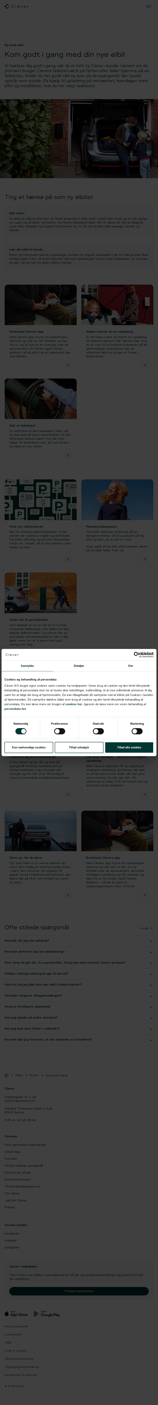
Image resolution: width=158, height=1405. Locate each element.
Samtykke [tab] (27, 665)
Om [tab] (130, 665)
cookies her (74, 704)
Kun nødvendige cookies (29, 747)
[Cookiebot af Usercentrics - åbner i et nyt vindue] (137, 655)
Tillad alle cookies (129, 747)
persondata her (15, 708)
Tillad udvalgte (79, 747)
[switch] (59, 731)
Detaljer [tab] (79, 665)
